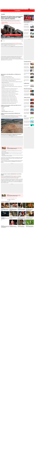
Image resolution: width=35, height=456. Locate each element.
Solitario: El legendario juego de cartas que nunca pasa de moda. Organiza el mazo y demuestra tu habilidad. (27, 122)
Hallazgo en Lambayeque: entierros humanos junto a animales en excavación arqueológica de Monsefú (10, 22)
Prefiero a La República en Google (11, 199)
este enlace (16, 115)
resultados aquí (17, 117)
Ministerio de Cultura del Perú (17, 43)
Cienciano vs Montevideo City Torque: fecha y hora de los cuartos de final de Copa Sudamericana (27, 91)
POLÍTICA (7, 12)
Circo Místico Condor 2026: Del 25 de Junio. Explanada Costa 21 (27, 106)
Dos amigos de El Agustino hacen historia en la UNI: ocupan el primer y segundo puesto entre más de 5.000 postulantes (27, 30)
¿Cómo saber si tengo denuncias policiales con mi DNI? (27, 80)
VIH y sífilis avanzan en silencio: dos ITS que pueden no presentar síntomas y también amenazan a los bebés (26, 34)
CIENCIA (18, 12)
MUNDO (16, 12)
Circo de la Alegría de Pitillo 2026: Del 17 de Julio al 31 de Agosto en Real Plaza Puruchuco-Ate (27, 113)
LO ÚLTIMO (4, 12)
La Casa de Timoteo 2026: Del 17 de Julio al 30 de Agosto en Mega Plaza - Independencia (26, 110)
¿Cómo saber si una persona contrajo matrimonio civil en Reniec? (27, 74)
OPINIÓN (9, 12)
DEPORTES (21, 12)
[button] (1, 10)
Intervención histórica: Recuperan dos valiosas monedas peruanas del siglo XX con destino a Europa (13, 195)
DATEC (29, 12)
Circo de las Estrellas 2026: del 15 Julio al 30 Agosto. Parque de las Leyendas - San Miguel (27, 100)
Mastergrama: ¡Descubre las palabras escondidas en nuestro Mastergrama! (27, 118)
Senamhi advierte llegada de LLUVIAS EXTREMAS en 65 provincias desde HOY (27, 94)
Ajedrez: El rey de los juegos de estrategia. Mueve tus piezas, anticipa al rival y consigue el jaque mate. (27, 125)
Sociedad (3, 14)
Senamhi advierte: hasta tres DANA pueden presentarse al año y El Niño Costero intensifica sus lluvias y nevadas (27, 37)
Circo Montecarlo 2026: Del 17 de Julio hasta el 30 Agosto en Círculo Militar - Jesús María (27, 103)
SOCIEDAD (14, 12)
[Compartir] (22, 40)
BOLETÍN (31, 12)
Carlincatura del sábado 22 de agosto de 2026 (27, 85)
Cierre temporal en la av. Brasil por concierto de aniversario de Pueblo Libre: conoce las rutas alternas (27, 27)
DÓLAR (27, 12)
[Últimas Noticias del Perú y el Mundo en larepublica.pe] (17, 10)
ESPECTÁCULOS (24, 12)
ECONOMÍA (11, 12)
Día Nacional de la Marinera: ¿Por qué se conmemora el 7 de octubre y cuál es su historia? (11, 23)
